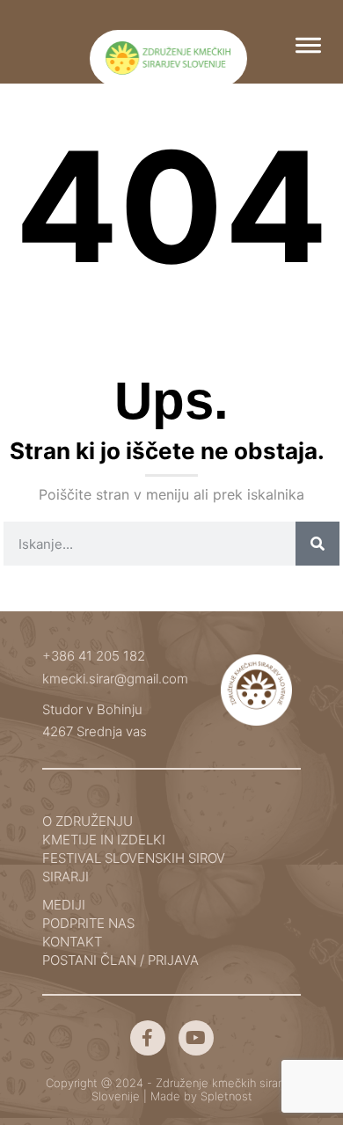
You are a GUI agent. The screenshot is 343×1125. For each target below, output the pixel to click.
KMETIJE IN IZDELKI (103, 839)
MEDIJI (63, 904)
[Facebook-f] (147, 1038)
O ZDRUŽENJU (87, 821)
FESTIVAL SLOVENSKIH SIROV (133, 858)
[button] (308, 44)
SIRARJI (65, 876)
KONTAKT (72, 941)
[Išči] (317, 544)
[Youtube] (196, 1038)
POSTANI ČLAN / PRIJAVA (120, 960)
